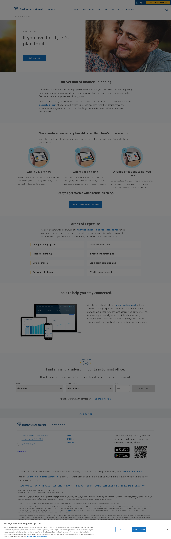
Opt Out (123, 529)
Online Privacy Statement (37, 536)
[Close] (167, 529)
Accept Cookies (139, 529)
